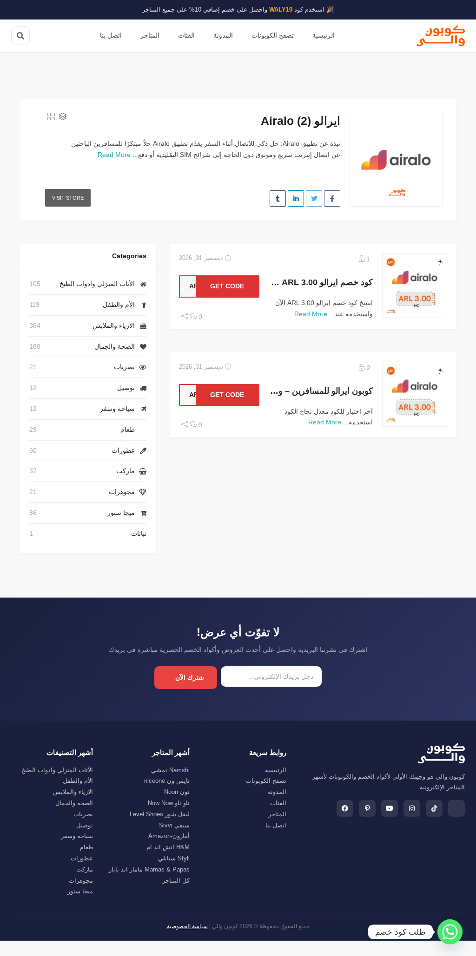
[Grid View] (51, 117)
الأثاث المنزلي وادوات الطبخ (97, 283)
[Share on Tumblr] (278, 198)
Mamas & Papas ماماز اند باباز (149, 869)
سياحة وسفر (117, 408)
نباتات (138, 533)
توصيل (126, 387)
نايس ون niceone (167, 780)
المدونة (223, 35)
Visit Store (68, 198)
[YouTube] (389, 808)
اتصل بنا (111, 35)
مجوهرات (122, 491)
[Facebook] (345, 808)
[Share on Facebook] (332, 198)
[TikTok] (434, 808)
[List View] (62, 117)
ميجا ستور (121, 512)
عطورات (123, 450)
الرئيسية (323, 35)
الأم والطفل (119, 304)
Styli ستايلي (174, 858)
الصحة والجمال (114, 346)
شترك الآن (189, 677)
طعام (127, 429)
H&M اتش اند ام (168, 847)
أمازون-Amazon (169, 835)
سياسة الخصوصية (187, 926)
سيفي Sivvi (174, 825)
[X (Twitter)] (456, 808)
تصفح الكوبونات (272, 35)
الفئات (186, 35)
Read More (114, 154)
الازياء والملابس (114, 325)
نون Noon (177, 791)
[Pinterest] (367, 808)
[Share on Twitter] (314, 198)
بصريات (124, 367)
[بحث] (20, 35)
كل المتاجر (176, 880)
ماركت (125, 471)
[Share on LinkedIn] (296, 198)
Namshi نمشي (170, 770)
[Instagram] (411, 808)
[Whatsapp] (450, 931)
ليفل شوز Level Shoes (160, 814)
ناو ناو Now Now (169, 803)
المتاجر (149, 35)
